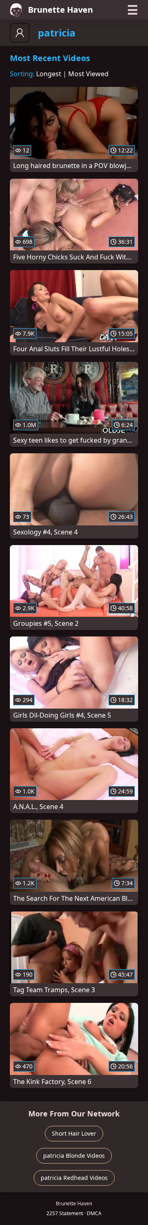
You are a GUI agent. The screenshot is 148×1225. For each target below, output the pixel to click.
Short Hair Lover (74, 1133)
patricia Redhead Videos (74, 1178)
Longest (48, 73)
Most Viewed (88, 73)
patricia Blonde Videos (74, 1155)
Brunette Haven (60, 9)
